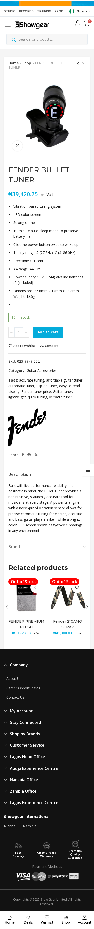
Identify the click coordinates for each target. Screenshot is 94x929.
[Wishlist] (47, 917)
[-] (11, 332)
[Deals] (28, 917)
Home (13, 63)
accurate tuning (31, 380)
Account (84, 922)
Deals (28, 922)
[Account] (84, 917)
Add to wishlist (24, 346)
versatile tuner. (61, 397)
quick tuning (37, 397)
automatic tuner (21, 385)
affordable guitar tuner (64, 380)
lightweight (17, 397)
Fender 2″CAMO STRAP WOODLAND (67, 627)
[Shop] (66, 917)
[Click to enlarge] (17, 146)
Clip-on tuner (46, 385)
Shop (26, 63)
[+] (26, 332)
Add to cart (48, 332)
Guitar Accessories (42, 370)
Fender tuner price (36, 391)
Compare (51, 346)
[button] (8, 24)
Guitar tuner (62, 391)
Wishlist (47, 922)
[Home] (9, 917)
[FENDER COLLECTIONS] (27, 427)
